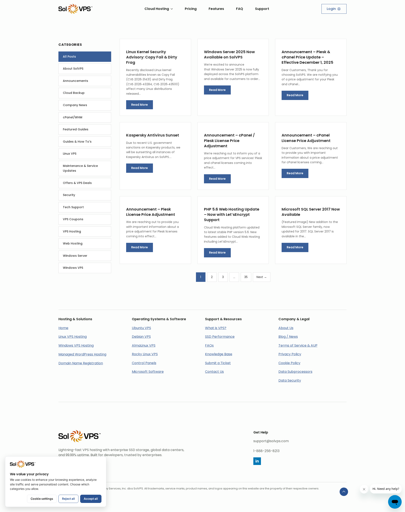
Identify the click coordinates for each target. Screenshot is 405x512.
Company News (75, 105)
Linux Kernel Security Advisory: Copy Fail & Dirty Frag (151, 57)
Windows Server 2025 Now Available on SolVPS (229, 54)
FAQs (209, 345)
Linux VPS (69, 153)
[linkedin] (257, 461)
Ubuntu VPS (141, 328)
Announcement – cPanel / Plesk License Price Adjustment (229, 140)
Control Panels (144, 363)
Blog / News (288, 336)
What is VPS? (215, 328)
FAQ (239, 9)
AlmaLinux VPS (143, 345)
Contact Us (214, 371)
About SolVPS (73, 68)
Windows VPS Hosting (76, 345)
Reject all (68, 498)
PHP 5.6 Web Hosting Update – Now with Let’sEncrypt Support (231, 214)
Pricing (191, 9)
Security (69, 195)
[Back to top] (344, 492)
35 (246, 277)
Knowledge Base (218, 354)
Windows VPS (73, 268)
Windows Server (75, 256)
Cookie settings (42, 498)
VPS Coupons (73, 219)
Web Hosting (72, 243)
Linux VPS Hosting (72, 336)
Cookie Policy (289, 363)
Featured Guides (75, 129)
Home (63, 328)
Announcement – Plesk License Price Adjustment (150, 212)
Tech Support (73, 207)
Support (262, 9)
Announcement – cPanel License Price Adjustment (306, 137)
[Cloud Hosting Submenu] (171, 9)
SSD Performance (220, 336)
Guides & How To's (77, 141)
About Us (285, 328)
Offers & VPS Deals (77, 183)
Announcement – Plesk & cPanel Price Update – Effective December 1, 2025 (307, 57)
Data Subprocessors (295, 371)
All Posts (69, 56)
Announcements (75, 81)
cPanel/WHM (72, 117)
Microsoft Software (148, 371)
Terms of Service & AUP (297, 345)
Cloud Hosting (156, 9)
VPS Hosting (72, 231)
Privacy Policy (289, 354)
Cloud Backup (74, 93)
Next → (261, 277)
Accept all (91, 498)
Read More (139, 105)
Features (216, 9)
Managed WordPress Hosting (82, 354)
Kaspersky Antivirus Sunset (152, 135)
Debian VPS (141, 336)
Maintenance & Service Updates (80, 168)
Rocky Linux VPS (145, 354)
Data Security (289, 380)
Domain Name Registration (80, 363)
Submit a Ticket (218, 363)
